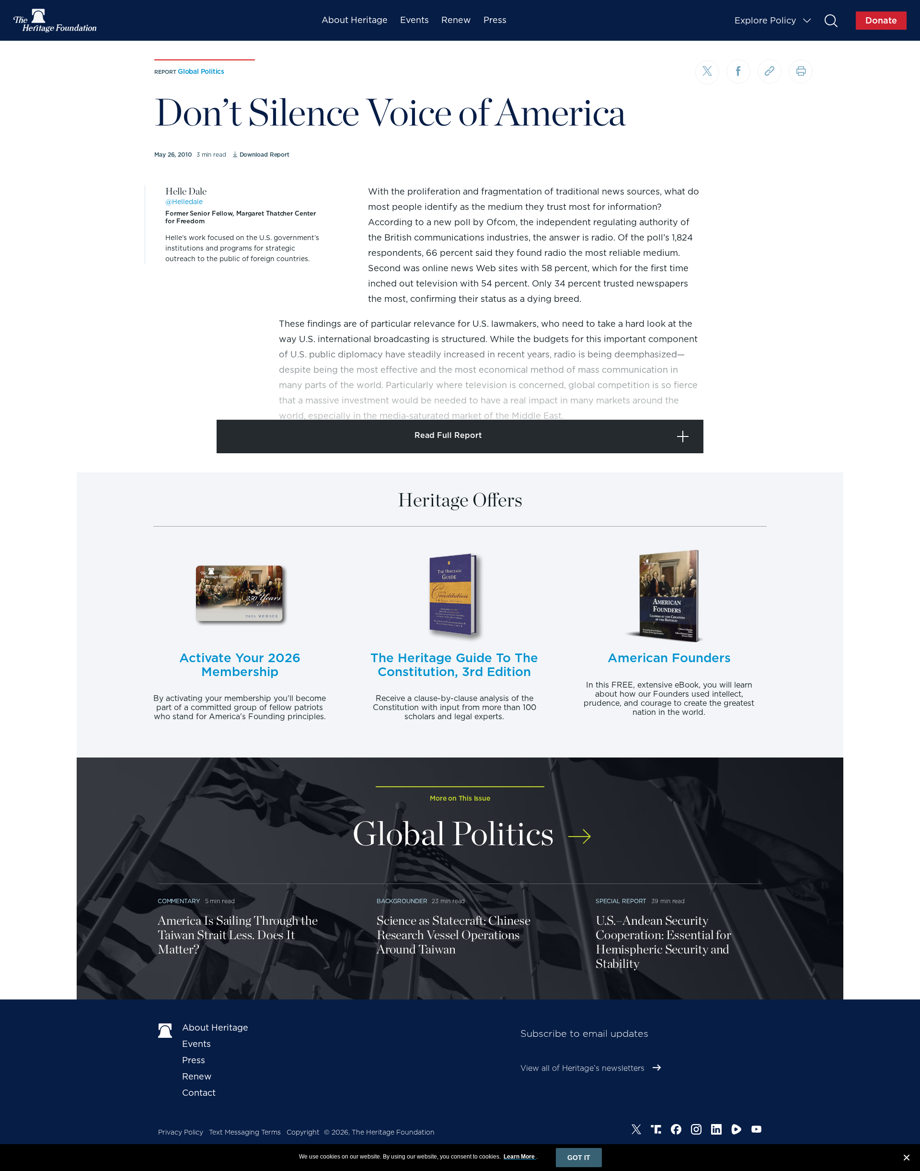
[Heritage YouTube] (756, 1130)
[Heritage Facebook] (676, 1130)
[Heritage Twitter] (636, 1130)
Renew (456, 20)
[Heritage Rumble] (736, 1130)
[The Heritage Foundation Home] (55, 21)
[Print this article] (801, 71)
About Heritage (355, 20)
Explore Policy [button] (765, 20)
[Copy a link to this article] (770, 71)
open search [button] (831, 20)
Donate (881, 20)
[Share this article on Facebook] (738, 71)
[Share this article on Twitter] (707, 72)
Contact (199, 1093)
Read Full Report (448, 435)
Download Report (264, 154)
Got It (578, 1157)
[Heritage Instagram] (696, 1130)
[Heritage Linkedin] (716, 1130)
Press (494, 20)
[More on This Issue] (579, 830)
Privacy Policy (180, 1132)
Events (414, 20)
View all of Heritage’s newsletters (582, 1068)
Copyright (303, 1132)
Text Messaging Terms (245, 1132)
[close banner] (906, 1159)
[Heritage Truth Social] (656, 1130)
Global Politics (201, 71)
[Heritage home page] (165, 1029)
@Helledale (184, 202)
